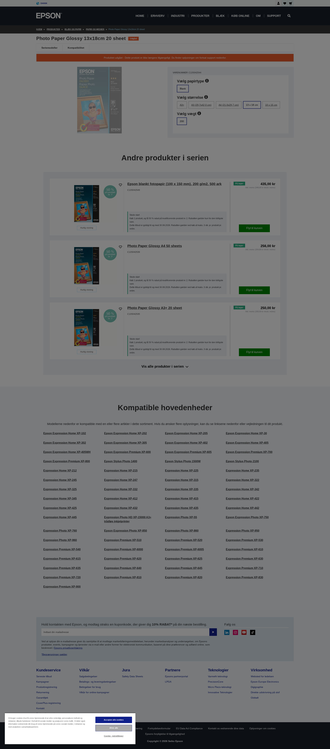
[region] (70, 728)
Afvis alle (113, 728)
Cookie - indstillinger (113, 736)
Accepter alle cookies (113, 720)
